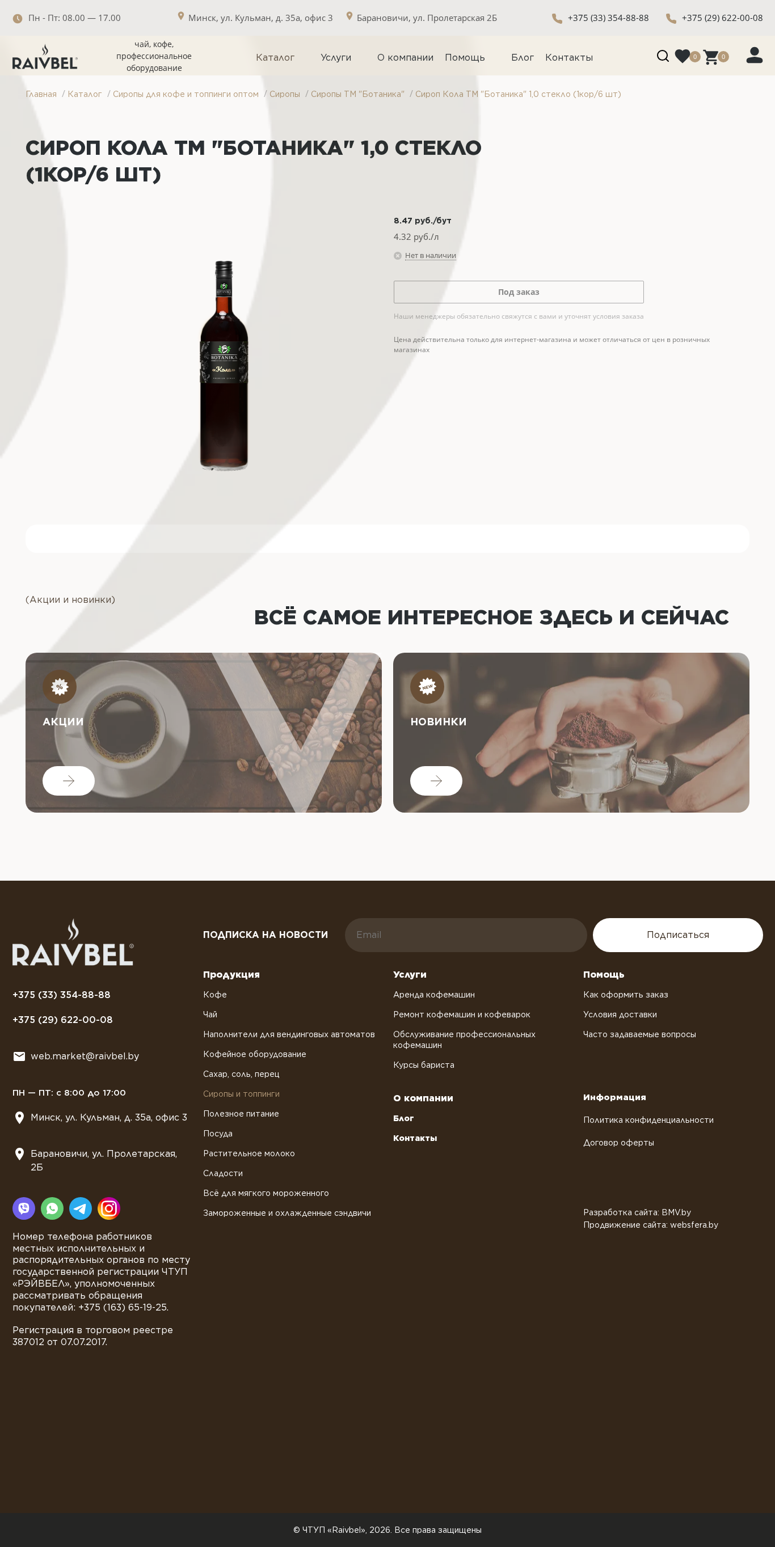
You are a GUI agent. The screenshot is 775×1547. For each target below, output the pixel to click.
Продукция (231, 974)
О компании (405, 57)
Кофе (215, 994)
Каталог (275, 57)
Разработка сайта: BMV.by (637, 1212)
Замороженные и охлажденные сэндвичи (287, 1213)
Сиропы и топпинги (241, 1093)
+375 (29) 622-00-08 (722, 17)
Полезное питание (241, 1113)
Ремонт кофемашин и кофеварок (461, 1014)
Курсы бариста (423, 1065)
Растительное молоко (249, 1153)
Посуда (218, 1133)
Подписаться (678, 934)
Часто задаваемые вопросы (639, 1034)
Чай (210, 1014)
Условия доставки (620, 1014)
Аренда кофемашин (434, 994)
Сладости (223, 1173)
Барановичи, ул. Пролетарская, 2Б (104, 1160)
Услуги (336, 57)
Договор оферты (618, 1142)
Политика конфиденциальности (648, 1120)
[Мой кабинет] (754, 54)
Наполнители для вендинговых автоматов (289, 1034)
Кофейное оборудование (254, 1054)
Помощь (465, 57)
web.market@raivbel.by (85, 1056)
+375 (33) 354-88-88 (608, 17)
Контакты (569, 57)
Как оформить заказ (625, 994)
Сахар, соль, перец (241, 1074)
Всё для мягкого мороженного (266, 1193)
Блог (522, 57)
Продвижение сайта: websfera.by (650, 1224)
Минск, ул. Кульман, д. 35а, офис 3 (109, 1117)
